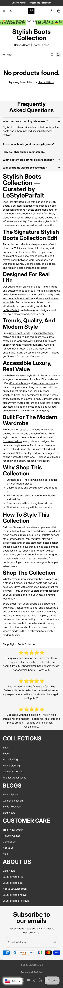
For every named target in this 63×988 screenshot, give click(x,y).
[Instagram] (22, 980)
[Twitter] (41, 980)
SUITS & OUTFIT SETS (40, 20)
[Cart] (59, 11)
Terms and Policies (31, 972)
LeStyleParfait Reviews (16, 900)
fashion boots (15, 267)
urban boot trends (19, 332)
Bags (6, 747)
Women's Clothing (13, 771)
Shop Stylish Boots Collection (19, 644)
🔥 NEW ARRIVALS (14, 20)
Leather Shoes (41, 44)
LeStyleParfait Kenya (15, 894)
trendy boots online (30, 209)
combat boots (29, 437)
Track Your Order (13, 829)
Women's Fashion (13, 800)
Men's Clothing (11, 765)
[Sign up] (55, 942)
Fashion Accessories (14, 777)
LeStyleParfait (39, 213)
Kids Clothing (10, 759)
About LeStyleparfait (15, 888)
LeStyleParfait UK (13, 876)
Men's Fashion (11, 794)
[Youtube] (28, 980)
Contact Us (9, 841)
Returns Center (11, 835)
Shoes (6, 753)
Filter (9, 54)
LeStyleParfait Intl (13, 882)
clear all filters (46, 82)
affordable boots (18, 383)
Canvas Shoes (22, 44)
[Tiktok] (35, 980)
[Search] (11, 11)
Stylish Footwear (12, 806)
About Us (8, 847)
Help (5, 853)
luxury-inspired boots (29, 336)
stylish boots (10, 437)
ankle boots (48, 263)
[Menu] (4, 11)
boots (37, 263)
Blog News (9, 812)
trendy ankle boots (44, 383)
